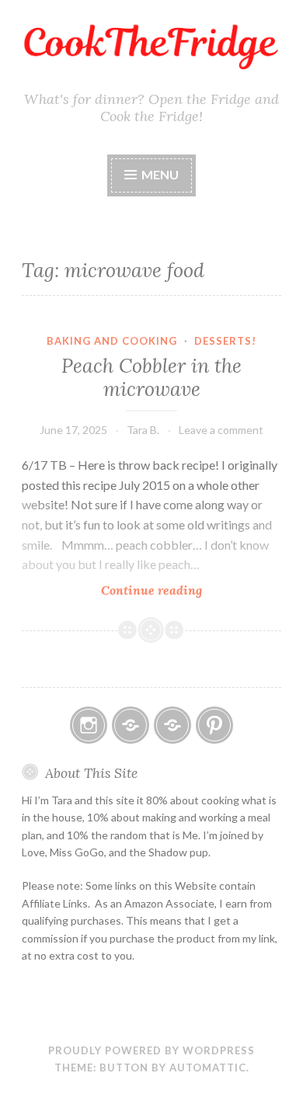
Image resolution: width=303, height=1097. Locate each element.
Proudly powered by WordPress (151, 1050)
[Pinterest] (214, 725)
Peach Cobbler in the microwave (151, 377)
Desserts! (225, 341)
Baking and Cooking (112, 341)
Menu (160, 174)
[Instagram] (88, 725)
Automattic (207, 1067)
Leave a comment (221, 429)
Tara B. (143, 429)
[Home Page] (172, 725)
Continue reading (182, 590)
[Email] (130, 725)
